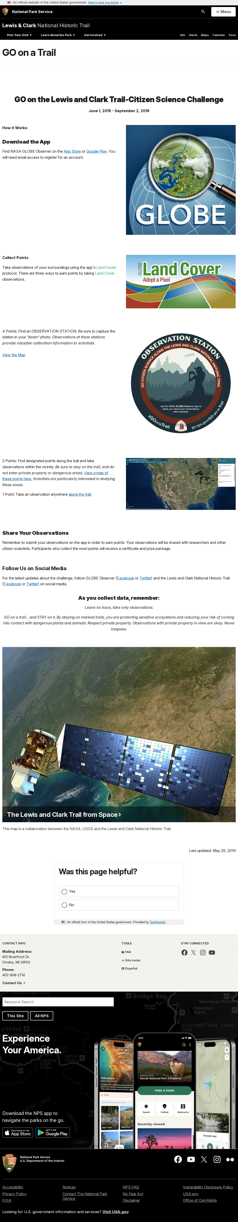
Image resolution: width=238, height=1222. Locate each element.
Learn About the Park (56, 35)
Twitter (145, 578)
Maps (205, 35)
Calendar (218, 35)
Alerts (193, 35)
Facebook (125, 578)
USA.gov (190, 1194)
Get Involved (93, 35)
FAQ (127, 952)
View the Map (13, 355)
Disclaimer (131, 1200)
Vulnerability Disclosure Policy (208, 1187)
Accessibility (12, 1187)
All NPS (42, 1015)
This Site (15, 1015)
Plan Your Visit (17, 35)
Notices (69, 1187)
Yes (72, 891)
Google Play (96, 151)
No (71, 904)
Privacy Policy (14, 1194)
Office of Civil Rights (200, 1200)
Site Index (132, 960)
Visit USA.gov (115, 1211)
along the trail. (80, 494)
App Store (72, 151)
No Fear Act (133, 1194)
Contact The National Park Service (85, 1196)
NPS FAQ (131, 1187)
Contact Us (12, 983)
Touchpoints (157, 922)
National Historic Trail (46, 25)
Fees (232, 35)
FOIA (6, 1200)
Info (182, 35)
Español (130, 968)
